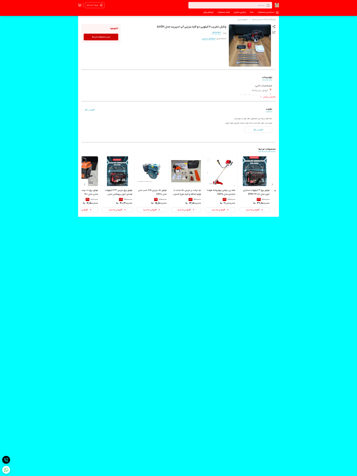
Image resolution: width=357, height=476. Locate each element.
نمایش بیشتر (269, 96)
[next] (84, 184)
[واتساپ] (6, 470)
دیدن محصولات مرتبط (101, 37)
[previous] (272, 184)
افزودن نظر (90, 109)
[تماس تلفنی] (6, 460)
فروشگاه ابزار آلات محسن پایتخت (264, 19)
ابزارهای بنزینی (242, 19)
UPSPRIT (216, 33)
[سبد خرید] (79, 5)
